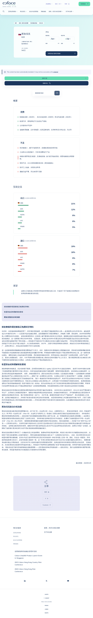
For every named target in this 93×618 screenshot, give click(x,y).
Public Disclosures (46, 601)
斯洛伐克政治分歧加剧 (12, 317)
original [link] (55, 72)
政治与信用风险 (17, 540)
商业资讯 (15, 536)
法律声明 (46, 594)
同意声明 (46, 612)
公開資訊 (46, 609)
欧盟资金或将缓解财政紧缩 (13, 312)
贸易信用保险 (17, 532)
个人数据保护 (46, 598)
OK (58, 93)
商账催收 (15, 544)
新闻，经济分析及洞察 (52, 528)
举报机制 (46, 605)
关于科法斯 (48, 532)
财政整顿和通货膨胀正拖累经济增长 (16, 307)
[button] (4, 11)
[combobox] (43, 93)
